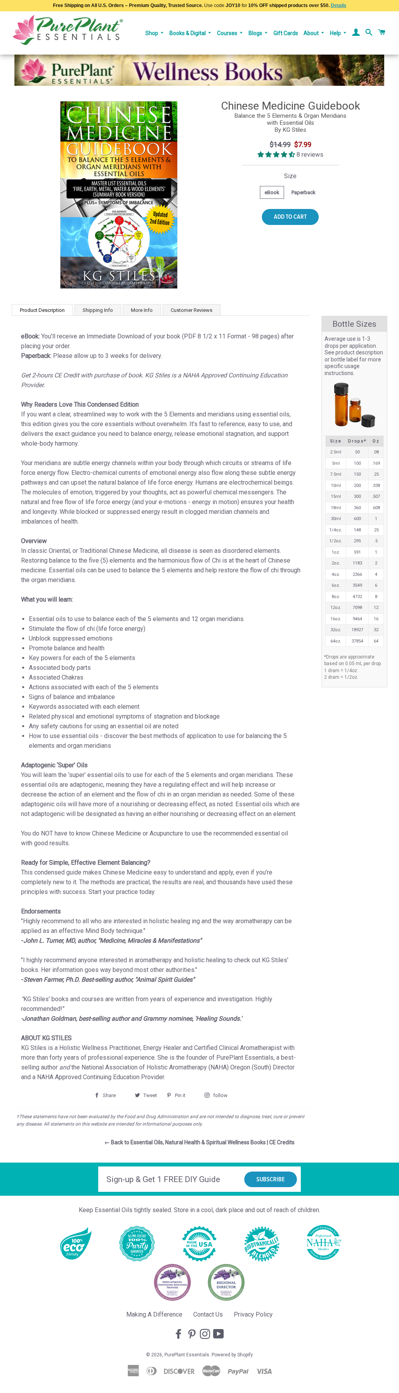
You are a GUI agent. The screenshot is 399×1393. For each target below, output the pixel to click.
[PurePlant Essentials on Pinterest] (192, 1334)
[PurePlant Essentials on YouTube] (219, 1334)
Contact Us (208, 1314)
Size (290, 176)
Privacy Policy (253, 1314)
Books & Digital (188, 33)
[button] (277, 154)
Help (336, 33)
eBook (272, 192)
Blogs (256, 33)
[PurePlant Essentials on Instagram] (206, 1334)
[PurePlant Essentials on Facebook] (179, 1334)
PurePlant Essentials (186, 1355)
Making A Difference (154, 1314)
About (312, 33)
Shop (152, 33)
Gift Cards (286, 33)
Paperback (303, 192)
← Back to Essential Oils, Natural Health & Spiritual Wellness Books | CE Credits (199, 1142)
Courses (227, 33)
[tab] (42, 309)
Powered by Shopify (232, 1355)
